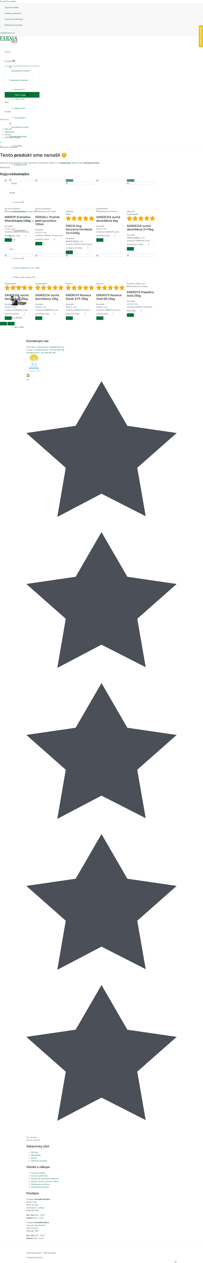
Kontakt (8, 111)
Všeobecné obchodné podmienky (45, 1178)
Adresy (8, 134)
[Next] (11, 323)
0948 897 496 (32, 1231)
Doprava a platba (12, 7)
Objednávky (9, 132)
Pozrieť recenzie (33, 1140)
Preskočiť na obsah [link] (8, 1)
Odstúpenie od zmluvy (40, 1184)
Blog (6, 102)
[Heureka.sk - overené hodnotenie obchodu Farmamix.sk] (34, 372)
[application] (13, 61)
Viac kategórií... (20, 118)
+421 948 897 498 (45, 350)
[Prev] (3, 323)
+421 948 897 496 (41, 353)
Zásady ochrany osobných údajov (45, 1181)
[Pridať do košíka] (8, 240)
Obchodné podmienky (14, 19)
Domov (8, 52)
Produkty (8, 61)
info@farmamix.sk (45, 347)
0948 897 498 (32, 1210)
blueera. (39, 1257)
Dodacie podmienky (13, 13)
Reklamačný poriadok (13, 25)
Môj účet (8, 129)
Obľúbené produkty (13, 137)
